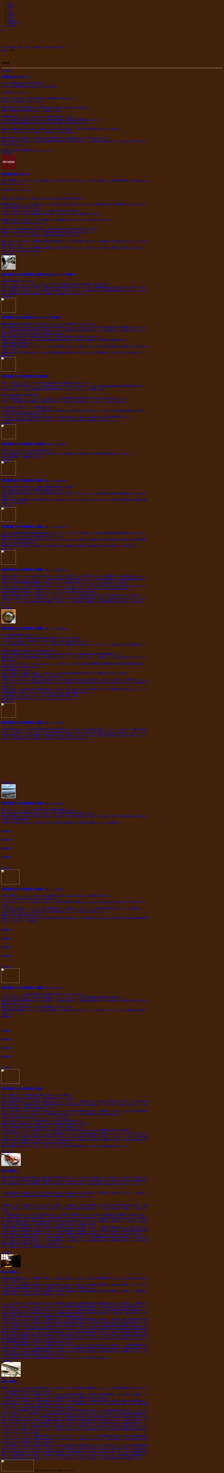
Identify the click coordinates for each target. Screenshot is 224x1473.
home (10, 3)
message (11, 20)
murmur (11, 14)
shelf (9, 9)
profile (10, 17)
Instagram (14, 23)
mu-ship (11, 25)
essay (9, 12)
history (10, 6)
